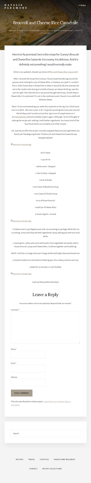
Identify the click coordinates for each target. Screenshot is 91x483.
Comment (15, 310)
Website (14, 377)
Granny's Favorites (19, 30)
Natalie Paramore (16, 6)
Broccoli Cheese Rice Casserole (63, 72)
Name (14, 349)
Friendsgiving (20, 117)
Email (13, 363)
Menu (83, 5)
